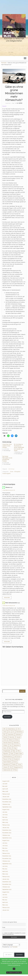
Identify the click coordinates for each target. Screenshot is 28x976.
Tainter (14, 764)
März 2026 (5, 791)
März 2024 (5, 850)
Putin (10, 759)
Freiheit (5, 737)
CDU (18, 729)
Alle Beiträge (11, 469)
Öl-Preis (15, 770)
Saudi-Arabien (7, 761)
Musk (11, 753)
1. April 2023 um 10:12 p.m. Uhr (8, 605)
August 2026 (5, 781)
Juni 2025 (4, 814)
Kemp (4, 748)
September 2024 (7, 838)
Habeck (11, 740)
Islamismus (17, 745)
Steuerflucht (6, 764)
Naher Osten (18, 753)
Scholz (15, 761)
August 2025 (5, 809)
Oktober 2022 (6, 887)
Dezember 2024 (6, 830)
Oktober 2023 (6, 861)
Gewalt (18, 737)
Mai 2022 (4, 899)
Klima (9, 748)
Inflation (5, 745)
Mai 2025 (4, 817)
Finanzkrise (10, 734)
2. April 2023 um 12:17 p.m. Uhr (8, 490)
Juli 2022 (4, 894)
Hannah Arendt (7, 742)
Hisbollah (16, 742)
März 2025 (5, 822)
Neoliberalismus (7, 756)
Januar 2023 (5, 879)
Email (3, 927)
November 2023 (6, 858)
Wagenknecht (18, 767)
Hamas (17, 740)
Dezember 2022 (6, 881)
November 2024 (6, 832)
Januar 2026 (5, 796)
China (4, 731)
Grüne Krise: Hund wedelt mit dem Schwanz (7, 446)
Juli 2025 (4, 812)
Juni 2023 (4, 866)
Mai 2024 (4, 848)
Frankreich (18, 734)
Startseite (3, 62)
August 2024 (5, 840)
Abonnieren (7, 716)
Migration (5, 753)
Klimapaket (17, 471)
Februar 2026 (6, 794)
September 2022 (6, 889)
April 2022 (5, 902)
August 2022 (5, 892)
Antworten (7, 597)
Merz (19, 751)
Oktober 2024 (6, 835)
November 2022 (6, 884)
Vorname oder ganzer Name (9, 922)
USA (10, 767)
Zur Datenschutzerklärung (14, 972)
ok (14, 969)
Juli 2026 (4, 783)
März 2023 (5, 874)
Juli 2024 (4, 843)
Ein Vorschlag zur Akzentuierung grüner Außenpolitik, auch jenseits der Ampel (19, 447)
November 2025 (6, 801)
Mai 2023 (4, 869)
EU (13, 731)
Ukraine (5, 767)
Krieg (14, 748)
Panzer (5, 759)
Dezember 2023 (6, 856)
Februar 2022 (6, 907)
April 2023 (5, 871)
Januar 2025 (5, 827)
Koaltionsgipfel (6, 473)
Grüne (11, 471)
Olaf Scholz (17, 756)
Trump (19, 764)
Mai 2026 (4, 786)
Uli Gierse (19, 103)
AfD (4, 729)
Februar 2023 (6, 876)
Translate (14, 947)
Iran (11, 745)
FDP (4, 734)
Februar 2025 (6, 825)
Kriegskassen (6, 751)
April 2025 (5, 820)
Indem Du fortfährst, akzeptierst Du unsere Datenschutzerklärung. (13, 933)
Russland (16, 759)
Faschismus (19, 731)
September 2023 (6, 863)
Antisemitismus (11, 729)
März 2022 (5, 905)
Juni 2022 (4, 897)
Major (13, 751)
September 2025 (6, 807)
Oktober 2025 (6, 804)
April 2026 (5, 789)
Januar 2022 (5, 910)
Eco (9, 731)
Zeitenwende (7, 770)
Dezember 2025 (6, 799)
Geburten (11, 737)
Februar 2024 (6, 853)
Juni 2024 (5, 845)
